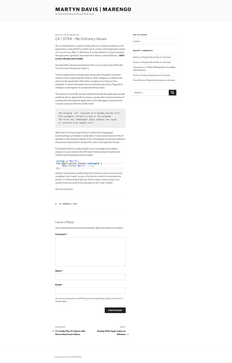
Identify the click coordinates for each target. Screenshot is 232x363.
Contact (136, 41)
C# (60, 204)
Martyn (74, 35)
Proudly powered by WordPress (68, 357)
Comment (61, 234)
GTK (75, 204)
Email (59, 284)
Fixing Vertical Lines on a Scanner (156, 57)
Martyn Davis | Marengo (93, 9)
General (67, 204)
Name (59, 271)
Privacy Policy (105, 298)
